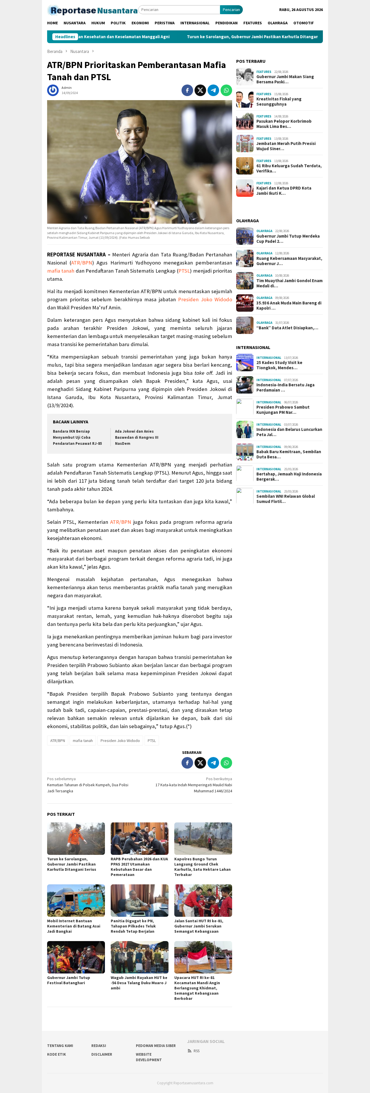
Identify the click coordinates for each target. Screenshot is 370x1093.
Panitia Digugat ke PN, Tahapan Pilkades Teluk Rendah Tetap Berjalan (133, 926)
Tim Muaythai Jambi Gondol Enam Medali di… (289, 283)
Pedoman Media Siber (156, 1045)
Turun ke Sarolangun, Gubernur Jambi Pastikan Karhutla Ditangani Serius (224, 36)
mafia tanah (60, 270)
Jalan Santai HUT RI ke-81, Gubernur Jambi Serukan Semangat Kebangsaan (198, 926)
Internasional (268, 357)
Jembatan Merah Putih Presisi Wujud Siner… (286, 146)
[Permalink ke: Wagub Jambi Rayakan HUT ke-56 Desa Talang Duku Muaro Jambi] (140, 957)
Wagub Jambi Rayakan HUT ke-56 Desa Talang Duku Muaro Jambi (139, 983)
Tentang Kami (60, 1045)
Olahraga (264, 231)
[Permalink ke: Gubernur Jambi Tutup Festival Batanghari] (76, 957)
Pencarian (231, 9)
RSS (196, 1050)
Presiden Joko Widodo (205, 299)
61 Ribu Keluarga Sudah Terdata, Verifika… (289, 168)
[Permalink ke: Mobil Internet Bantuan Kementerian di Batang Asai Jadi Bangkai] (76, 900)
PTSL (184, 270)
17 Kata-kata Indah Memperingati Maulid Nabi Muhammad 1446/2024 (194, 784)
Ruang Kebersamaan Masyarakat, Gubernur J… (289, 261)
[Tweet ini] (200, 90)
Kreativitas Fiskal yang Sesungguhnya (278, 101)
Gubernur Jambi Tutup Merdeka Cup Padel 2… (288, 238)
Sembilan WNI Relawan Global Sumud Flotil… (285, 499)
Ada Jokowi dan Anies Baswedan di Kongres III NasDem (136, 437)
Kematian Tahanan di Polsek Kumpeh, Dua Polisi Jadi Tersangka (87, 784)
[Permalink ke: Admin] (53, 90)
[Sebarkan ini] (187, 90)
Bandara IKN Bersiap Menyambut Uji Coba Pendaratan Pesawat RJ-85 (77, 437)
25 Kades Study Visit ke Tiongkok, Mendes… (279, 365)
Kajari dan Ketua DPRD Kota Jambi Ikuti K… (283, 190)
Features (263, 71)
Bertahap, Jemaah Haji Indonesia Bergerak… (289, 476)
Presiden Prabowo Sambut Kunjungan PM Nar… (283, 410)
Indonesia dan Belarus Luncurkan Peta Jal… (289, 432)
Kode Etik (56, 1054)
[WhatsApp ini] (226, 90)
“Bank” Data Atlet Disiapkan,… (287, 327)
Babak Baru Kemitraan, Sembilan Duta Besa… (288, 454)
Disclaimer (101, 1054)
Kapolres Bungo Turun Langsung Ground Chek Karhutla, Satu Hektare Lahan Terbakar (202, 866)
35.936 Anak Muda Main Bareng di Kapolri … (288, 305)
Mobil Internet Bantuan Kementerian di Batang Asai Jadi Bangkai (73, 926)
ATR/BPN (81, 262)
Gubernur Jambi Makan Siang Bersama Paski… (285, 79)
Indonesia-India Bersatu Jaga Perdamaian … (285, 387)
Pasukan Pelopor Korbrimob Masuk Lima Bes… (284, 123)
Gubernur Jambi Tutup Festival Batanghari (68, 980)
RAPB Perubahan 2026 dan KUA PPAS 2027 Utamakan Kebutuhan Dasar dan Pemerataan (139, 866)
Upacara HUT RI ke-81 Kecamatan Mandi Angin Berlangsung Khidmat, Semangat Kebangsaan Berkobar (197, 988)
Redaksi (98, 1045)
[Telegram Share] (213, 90)
